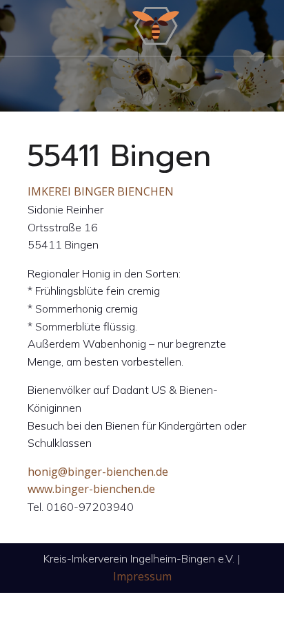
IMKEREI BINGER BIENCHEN (101, 191)
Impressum (142, 576)
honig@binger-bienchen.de (98, 471)
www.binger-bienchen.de (91, 488)
